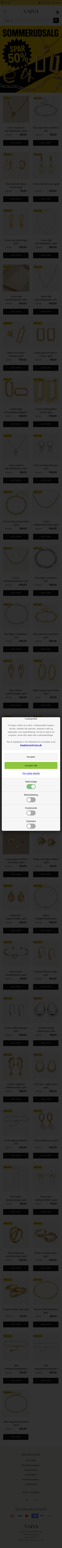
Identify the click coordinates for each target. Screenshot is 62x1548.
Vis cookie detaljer (31, 773)
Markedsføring (31, 794)
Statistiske (31, 821)
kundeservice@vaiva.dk (31, 745)
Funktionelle (31, 808)
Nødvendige (31, 781)
